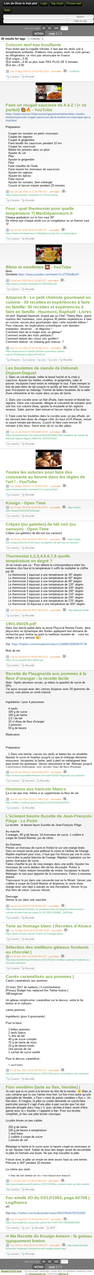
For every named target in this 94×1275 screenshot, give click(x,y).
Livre (54, 359)
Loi (27, 1227)
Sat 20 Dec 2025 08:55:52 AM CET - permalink (34, 230)
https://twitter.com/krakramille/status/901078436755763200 (48, 1213)
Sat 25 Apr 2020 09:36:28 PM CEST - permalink (35, 507)
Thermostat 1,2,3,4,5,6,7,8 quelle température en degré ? (38, 558)
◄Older (39, 33)
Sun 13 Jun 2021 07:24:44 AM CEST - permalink (35, 348)
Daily (7, 10)
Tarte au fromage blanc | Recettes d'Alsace (48, 926)
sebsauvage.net (37, 1273)
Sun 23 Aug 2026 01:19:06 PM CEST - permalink (35, 71)
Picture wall (73, 3)
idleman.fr (63, 1273)
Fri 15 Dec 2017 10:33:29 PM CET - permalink (34, 956)
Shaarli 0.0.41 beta (11, 1271)
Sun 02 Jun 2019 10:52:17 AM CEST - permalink (35, 799)
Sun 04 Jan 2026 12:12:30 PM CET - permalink (35, 191)
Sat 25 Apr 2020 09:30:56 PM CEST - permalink (35, 539)
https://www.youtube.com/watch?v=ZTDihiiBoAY (48, 274)
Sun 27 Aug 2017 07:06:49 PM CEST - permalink (35, 1219)
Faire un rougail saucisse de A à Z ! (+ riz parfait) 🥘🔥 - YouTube (46, 107)
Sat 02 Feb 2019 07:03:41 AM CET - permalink (34, 906)
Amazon (15, 359)
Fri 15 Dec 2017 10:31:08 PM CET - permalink (34, 1070)
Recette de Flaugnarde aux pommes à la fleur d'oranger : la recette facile (46, 676)
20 (43, 28)
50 (49, 28)
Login (43, 3)
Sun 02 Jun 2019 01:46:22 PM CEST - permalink (35, 772)
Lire (43, 359)
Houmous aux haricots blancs (36, 789)
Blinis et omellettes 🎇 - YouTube (38, 267)
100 (56, 28)
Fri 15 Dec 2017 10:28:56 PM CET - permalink (34, 1181)
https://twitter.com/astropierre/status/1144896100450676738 (49, 644)
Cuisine (37, 38)
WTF (52, 1227)
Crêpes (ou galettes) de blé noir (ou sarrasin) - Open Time (41, 526)
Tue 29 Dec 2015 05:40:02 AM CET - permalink (35, 1245)
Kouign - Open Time (26, 503)
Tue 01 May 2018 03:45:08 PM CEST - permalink (36, 930)
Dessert (29, 780)
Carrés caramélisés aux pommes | (40, 976)
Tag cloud (57, 3)
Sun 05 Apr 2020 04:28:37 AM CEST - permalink (35, 610)
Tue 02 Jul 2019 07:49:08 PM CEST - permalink (35, 656)
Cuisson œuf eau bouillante (33, 44)
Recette (29, 76)
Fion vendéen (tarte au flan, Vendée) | (43, 1087)
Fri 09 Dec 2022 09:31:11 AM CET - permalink (34, 280)
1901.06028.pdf (21, 623)
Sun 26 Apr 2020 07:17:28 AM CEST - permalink (35, 486)
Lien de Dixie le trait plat (20, 3)
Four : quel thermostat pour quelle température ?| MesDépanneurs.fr (40, 211)
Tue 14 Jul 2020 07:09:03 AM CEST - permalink (35, 432)
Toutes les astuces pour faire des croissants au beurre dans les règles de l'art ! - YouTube (45, 477)
